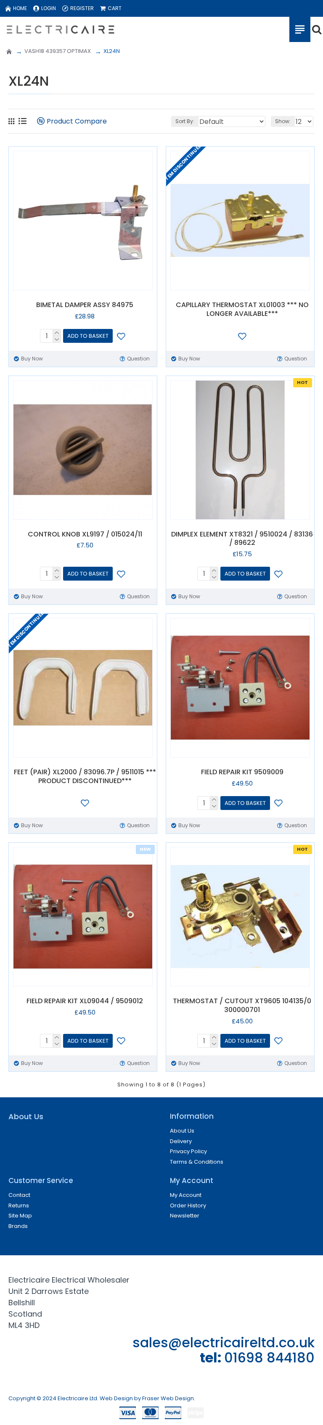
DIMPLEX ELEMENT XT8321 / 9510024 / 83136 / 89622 (242, 539)
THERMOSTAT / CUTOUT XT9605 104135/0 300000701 (242, 1006)
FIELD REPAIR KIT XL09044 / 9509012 (84, 1001)
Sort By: (184, 121)
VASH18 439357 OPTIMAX (57, 51)
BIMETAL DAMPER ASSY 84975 (84, 305)
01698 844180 (269, 1357)
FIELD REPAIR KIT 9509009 (242, 772)
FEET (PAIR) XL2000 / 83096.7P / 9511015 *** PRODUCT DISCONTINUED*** (85, 777)
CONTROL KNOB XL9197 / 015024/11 (85, 534)
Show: (283, 121)
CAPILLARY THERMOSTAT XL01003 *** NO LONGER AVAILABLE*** (242, 309)
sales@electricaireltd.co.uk (223, 1342)
